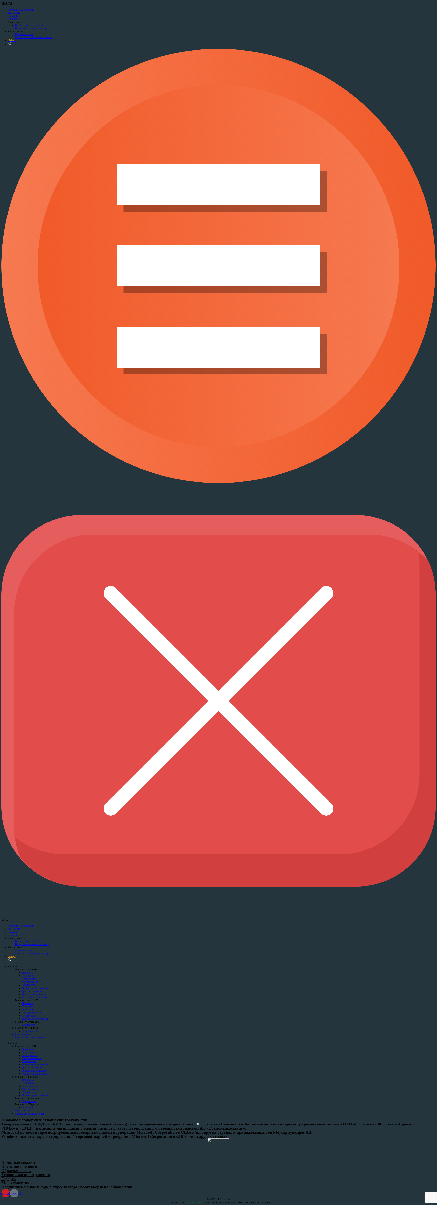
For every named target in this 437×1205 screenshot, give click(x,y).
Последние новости (19, 1166)
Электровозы (29, 978)
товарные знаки (195, 1202)
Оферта (8, 1178)
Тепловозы (28, 975)
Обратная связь (24, 34)
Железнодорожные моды (29, 1037)
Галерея (12, 18)
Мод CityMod (23, 1034)
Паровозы (27, 972)
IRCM (7, 3)
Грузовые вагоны (32, 991)
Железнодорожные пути (36, 997)
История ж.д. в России (21, 9)
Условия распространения (25, 1174)
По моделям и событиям (29, 25)
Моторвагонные (31, 981)
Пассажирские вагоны (35, 988)
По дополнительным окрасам (32, 28)
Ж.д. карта (14, 12)
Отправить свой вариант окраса (33, 37)
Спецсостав (29, 984)
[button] (218, 485)
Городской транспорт (34, 994)
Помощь (13, 15)
